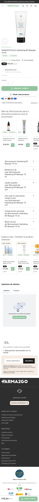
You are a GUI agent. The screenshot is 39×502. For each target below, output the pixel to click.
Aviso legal (4, 423)
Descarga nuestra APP (8, 461)
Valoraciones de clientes (9, 440)
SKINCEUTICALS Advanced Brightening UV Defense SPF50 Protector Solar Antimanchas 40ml (23, 139)
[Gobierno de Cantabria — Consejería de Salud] (28, 494)
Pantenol (5, 55)
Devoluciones (5, 458)
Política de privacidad (8, 417)
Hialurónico (13, 55)
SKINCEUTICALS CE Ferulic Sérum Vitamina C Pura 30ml (9, 139)
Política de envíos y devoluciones (11, 415)
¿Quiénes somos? (7, 432)
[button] (23, 6)
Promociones (5, 438)
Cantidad (3, 80)
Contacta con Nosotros (18, 403)
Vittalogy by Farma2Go (8, 463)
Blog (2, 443)
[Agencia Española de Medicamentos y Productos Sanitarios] (10, 489)
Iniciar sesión (5, 452)
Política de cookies (7, 420)
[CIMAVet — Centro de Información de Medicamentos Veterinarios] (28, 489)
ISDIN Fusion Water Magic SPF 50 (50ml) (9, 262)
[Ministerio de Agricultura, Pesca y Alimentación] (19, 494)
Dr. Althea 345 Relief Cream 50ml (23, 262)
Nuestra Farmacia (7, 435)
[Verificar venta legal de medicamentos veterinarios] (10, 494)
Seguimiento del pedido (8, 455)
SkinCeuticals (6, 47)
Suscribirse (29, 361)
